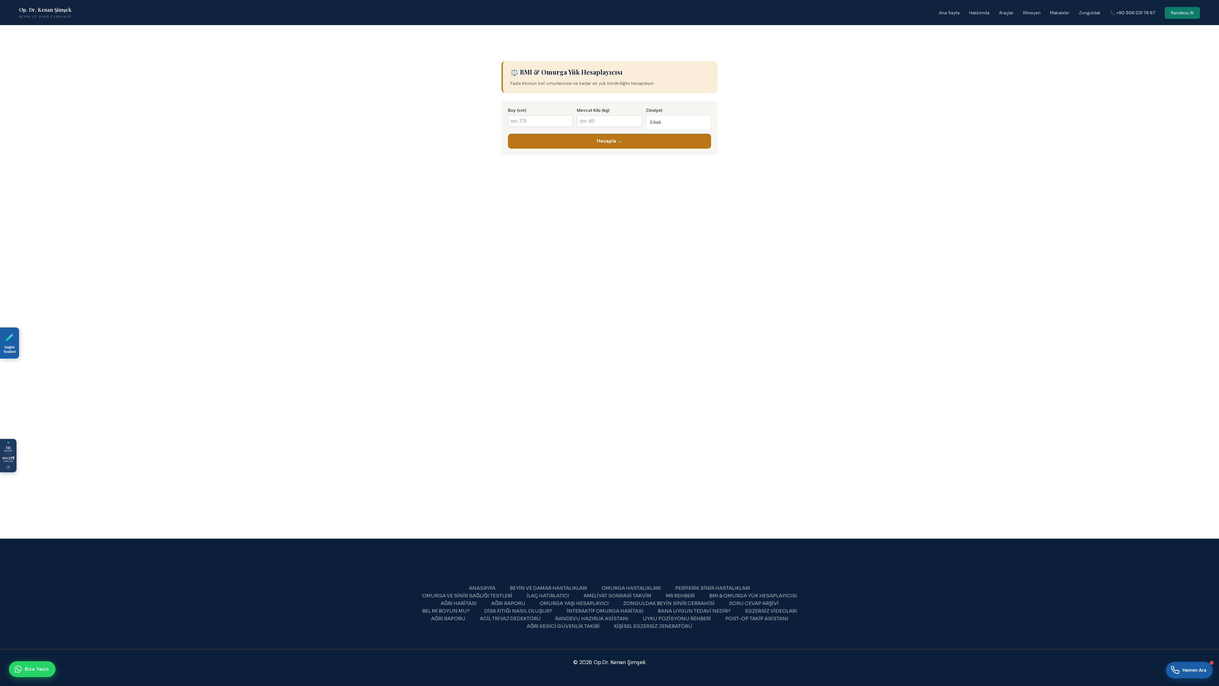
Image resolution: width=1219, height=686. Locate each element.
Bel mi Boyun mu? (446, 611)
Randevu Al (1182, 13)
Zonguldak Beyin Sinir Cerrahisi (669, 603)
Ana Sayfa (949, 13)
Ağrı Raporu (508, 603)
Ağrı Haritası (459, 603)
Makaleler (1059, 13)
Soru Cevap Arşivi (754, 603)
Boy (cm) (517, 110)
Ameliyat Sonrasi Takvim (617, 596)
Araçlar (1006, 13)
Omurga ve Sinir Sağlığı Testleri (467, 596)
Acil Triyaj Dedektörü (510, 618)
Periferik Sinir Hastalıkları (712, 588)
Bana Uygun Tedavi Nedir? (694, 611)
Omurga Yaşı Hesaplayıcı (574, 603)
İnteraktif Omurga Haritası (605, 611)
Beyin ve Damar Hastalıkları (548, 588)
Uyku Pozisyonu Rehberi (677, 618)
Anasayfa (482, 588)
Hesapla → (609, 141)
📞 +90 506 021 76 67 (1132, 13)
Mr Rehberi (680, 596)
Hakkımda (979, 13)
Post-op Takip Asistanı (756, 618)
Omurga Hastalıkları (631, 588)
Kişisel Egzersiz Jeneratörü (653, 626)
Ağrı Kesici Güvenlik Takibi (563, 626)
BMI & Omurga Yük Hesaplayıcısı (753, 596)
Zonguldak (1090, 13)
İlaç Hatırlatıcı (548, 596)
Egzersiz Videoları (771, 611)
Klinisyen (1032, 13)
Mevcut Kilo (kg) (593, 110)
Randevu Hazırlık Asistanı (592, 618)
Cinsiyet (654, 110)
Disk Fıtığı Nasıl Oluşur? (518, 611)
